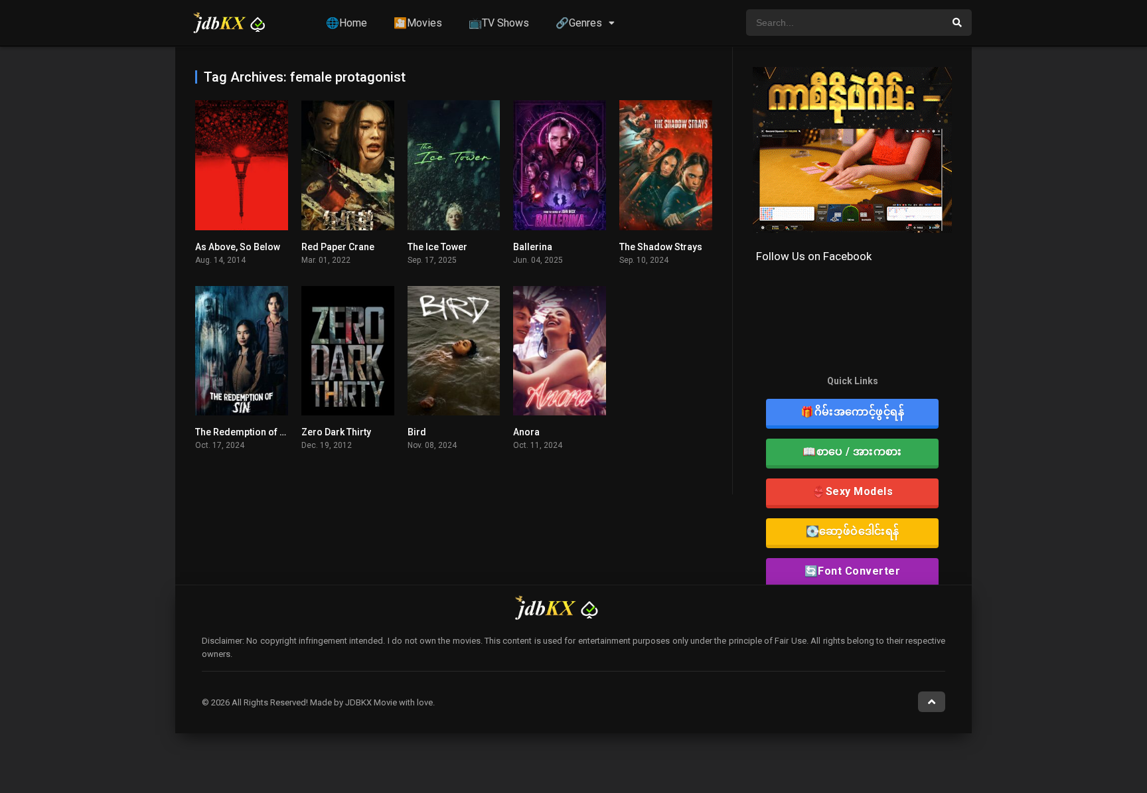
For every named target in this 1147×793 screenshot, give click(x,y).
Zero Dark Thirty (336, 432)
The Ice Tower (437, 247)
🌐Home (346, 23)
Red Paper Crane (337, 247)
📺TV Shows (499, 23)
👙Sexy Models (852, 491)
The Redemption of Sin (244, 432)
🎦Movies (418, 23)
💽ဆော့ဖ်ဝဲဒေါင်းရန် (852, 531)
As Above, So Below (237, 247)
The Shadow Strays (660, 247)
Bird (417, 432)
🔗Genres (579, 23)
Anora (526, 432)
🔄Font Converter (852, 571)
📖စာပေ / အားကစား (852, 451)
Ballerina (532, 247)
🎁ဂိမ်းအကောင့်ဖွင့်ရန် (852, 411)
